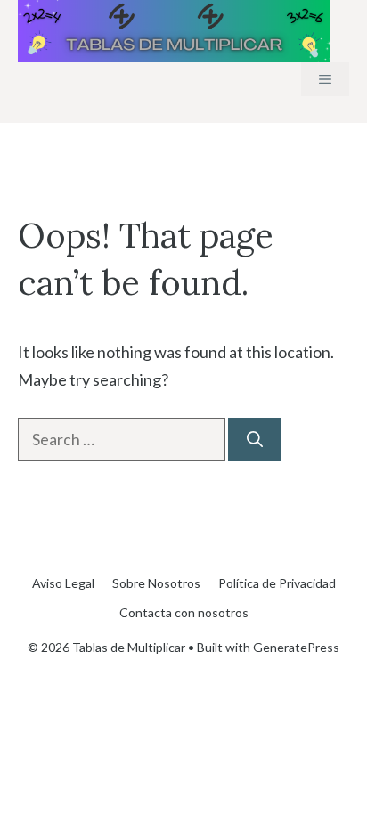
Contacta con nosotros (184, 612)
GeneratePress (296, 647)
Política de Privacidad (277, 583)
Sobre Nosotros (156, 583)
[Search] (254, 439)
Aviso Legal (63, 583)
